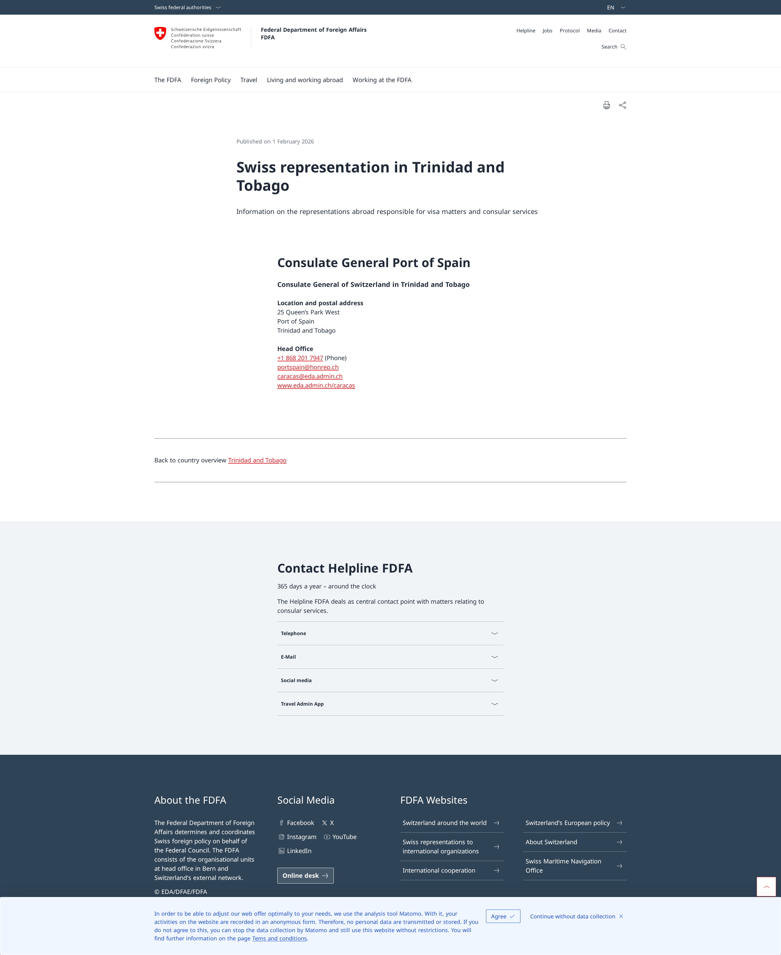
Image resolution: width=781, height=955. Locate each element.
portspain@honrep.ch (308, 367)
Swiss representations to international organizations (441, 846)
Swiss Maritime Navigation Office (563, 865)
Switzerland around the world (445, 823)
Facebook (300, 823)
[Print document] (606, 105)
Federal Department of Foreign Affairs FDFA (315, 33)
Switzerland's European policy (568, 823)
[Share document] (622, 105)
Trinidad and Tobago (257, 460)
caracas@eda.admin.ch (310, 376)
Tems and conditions (279, 938)
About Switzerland (551, 842)
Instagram (302, 837)
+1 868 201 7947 (300, 358)
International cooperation (439, 870)
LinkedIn (299, 851)
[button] (167, 79)
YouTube (345, 837)
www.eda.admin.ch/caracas (316, 385)
